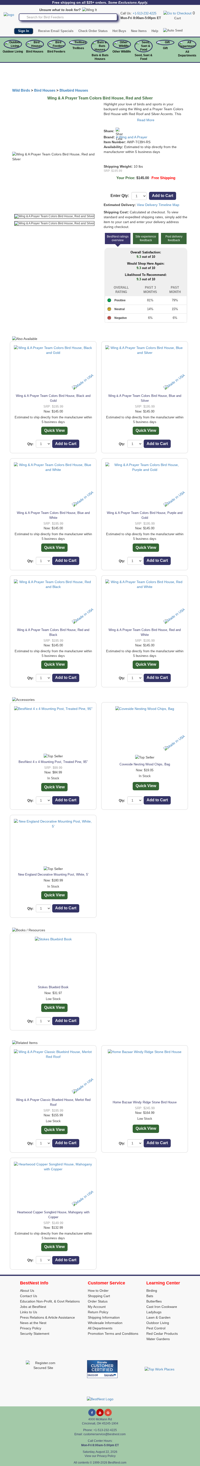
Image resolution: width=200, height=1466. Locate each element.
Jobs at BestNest (33, 1307)
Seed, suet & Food (143, 57)
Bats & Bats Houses (100, 57)
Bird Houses (34, 51)
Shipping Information (104, 1317)
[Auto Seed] (173, 30)
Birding (151, 1290)
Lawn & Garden (158, 1317)
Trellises (78, 48)
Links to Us (28, 1312)
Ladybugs (153, 1312)
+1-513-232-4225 (144, 13)
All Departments (187, 53)
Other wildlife (121, 51)
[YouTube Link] (100, 1412)
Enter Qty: (119, 196)
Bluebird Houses (74, 90)
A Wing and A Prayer (131, 137)
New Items (139, 31)
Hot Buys (119, 31)
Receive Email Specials (55, 31)
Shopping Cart (99, 1296)
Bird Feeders (56, 51)
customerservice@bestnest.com (104, 1434)
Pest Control (155, 1328)
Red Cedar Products (162, 1334)
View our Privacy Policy (100, 1456)
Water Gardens (158, 1339)
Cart (177, 18)
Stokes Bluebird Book (53, 987)
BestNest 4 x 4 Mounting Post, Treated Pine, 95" (53, 762)
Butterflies (154, 1301)
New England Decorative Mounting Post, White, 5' (53, 874)
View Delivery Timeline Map (158, 205)
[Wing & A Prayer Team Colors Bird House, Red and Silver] (54, 216)
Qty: (30, 444)
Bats (149, 1296)
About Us (27, 1290)
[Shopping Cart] (177, 13)
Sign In (23, 31)
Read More (145, 120)
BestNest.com (117, 1462)
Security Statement (34, 1334)
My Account (97, 1307)
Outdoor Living (13, 51)
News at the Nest (33, 1323)
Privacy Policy (30, 1328)
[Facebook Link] (92, 1412)
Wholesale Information (105, 1323)
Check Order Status (93, 31)
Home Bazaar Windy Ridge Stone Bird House (145, 1102)
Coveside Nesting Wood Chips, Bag (145, 764)
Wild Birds (21, 90)
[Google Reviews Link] (108, 1412)
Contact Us (28, 1296)
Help (154, 31)
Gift (165, 48)
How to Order (98, 1290)
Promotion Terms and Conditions (113, 1334)
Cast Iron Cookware (161, 1307)
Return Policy (98, 1312)
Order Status (98, 1301)
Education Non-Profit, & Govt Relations (50, 1301)
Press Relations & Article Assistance (47, 1317)
